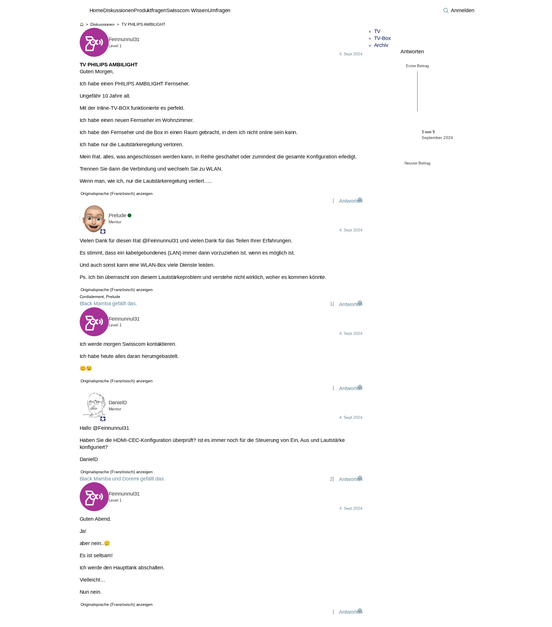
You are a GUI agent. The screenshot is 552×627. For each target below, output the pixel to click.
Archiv (381, 45)
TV (377, 31)
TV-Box (382, 38)
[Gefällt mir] (330, 201)
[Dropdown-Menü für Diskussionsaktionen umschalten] (467, 51)
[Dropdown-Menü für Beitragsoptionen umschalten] (359, 199)
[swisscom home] (84, 10)
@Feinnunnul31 (160, 241)
